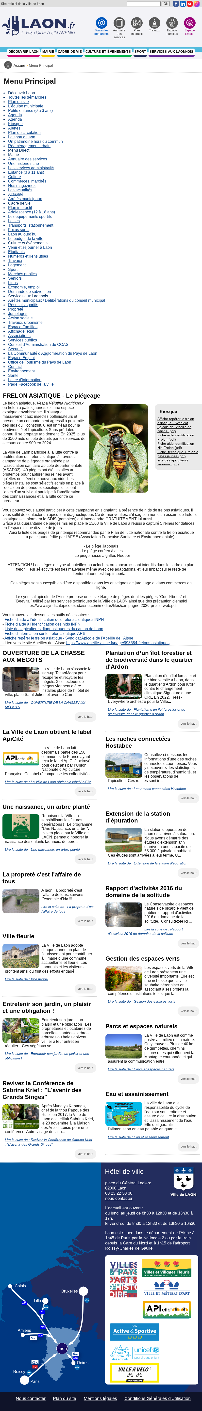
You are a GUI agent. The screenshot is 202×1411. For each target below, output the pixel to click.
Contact (15, 367)
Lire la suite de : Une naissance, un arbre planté (42, 849)
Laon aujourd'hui (22, 234)
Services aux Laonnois (171, 51)
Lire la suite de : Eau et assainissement (138, 1137)
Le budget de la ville (25, 238)
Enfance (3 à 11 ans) (26, 172)
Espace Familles (22, 327)
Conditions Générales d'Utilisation (157, 1398)
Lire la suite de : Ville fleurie (26, 979)
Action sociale (20, 318)
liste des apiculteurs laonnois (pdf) (172, 462)
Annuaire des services (27, 159)
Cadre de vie (70, 51)
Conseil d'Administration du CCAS (38, 344)
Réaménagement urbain (29, 146)
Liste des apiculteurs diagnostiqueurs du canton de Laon (54, 629)
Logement (17, 265)
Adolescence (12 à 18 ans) (31, 212)
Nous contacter (31, 1398)
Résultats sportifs (23, 305)
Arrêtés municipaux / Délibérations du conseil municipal (56, 300)
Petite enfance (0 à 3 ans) (30, 110)
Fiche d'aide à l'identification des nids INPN (42, 624)
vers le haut (85, 717)
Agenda (15, 115)
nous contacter (119, 1198)
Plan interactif (20, 208)
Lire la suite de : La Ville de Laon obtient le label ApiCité (48, 782)
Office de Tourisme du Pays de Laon (39, 362)
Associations (19, 336)
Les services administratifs (31, 168)
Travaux (15, 261)
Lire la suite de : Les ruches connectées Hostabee (147, 789)
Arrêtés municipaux (25, 199)
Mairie (48, 51)
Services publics (22, 340)
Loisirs (14, 221)
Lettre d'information (24, 380)
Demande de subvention (29, 291)
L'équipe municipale (25, 106)
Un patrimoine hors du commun (35, 141)
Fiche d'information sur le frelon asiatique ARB (45, 633)
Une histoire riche (23, 163)
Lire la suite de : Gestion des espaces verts (141, 1001)
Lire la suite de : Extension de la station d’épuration (147, 863)
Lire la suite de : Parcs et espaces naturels (141, 1069)
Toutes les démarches (27, 97)
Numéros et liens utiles (28, 256)
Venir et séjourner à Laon (30, 247)
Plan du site (18, 102)
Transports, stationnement (30, 225)
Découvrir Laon (24, 51)
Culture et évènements (108, 51)
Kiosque (15, 124)
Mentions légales (100, 1398)
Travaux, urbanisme (25, 322)
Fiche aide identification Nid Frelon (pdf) (175, 446)
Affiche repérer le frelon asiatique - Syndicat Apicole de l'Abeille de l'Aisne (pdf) (175, 425)
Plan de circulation (24, 133)
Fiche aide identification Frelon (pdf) (175, 437)
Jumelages (17, 314)
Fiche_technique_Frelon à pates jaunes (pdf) (177, 454)
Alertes (14, 128)
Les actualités (20, 190)
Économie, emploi (24, 287)
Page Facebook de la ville (31, 384)
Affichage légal (21, 331)
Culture (14, 177)
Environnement (21, 371)
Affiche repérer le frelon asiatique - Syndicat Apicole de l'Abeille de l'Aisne (68, 638)
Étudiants (16, 252)
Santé (13, 375)
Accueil (19, 65)
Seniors (15, 278)
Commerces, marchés (27, 181)
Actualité (15, 194)
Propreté (15, 309)
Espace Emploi (21, 358)
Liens (13, 283)
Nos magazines (21, 185)
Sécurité (15, 349)
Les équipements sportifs (30, 216)
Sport (140, 51)
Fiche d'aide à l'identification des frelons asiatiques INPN (54, 619)
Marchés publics (22, 274)
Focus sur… (18, 230)
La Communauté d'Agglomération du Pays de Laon (52, 353)
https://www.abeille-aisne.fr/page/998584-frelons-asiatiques (117, 643)
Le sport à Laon (21, 137)
